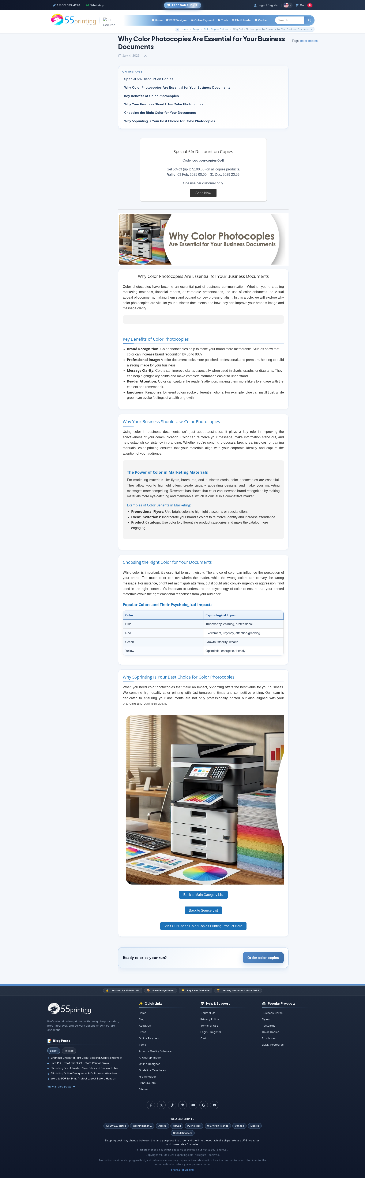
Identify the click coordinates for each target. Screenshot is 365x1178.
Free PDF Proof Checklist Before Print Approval (80, 1063)
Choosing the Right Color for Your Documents (160, 113)
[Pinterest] (182, 1105)
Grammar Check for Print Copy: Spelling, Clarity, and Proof (86, 1057)
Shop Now (203, 193)
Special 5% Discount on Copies (148, 79)
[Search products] (309, 20)
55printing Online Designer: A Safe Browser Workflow (84, 1073)
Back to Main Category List (203, 895)
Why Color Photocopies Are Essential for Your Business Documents (272, 29)
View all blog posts (59, 1086)
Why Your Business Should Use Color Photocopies (163, 104)
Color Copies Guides (216, 29)
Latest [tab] (53, 1050)
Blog (196, 29)
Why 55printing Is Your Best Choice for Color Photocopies (169, 121)
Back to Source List (203, 910)
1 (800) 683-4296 (68, 5)
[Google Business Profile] (203, 1105)
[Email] (214, 1105)
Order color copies (263, 958)
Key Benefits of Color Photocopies (151, 96)
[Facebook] (151, 1105)
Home (184, 29)
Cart (305, 5)
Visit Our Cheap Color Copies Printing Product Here (203, 926)
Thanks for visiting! (183, 1169)
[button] (223, 20)
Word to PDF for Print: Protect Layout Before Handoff (83, 1078)
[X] (161, 1105)
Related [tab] (69, 1050)
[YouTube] (193, 1105)
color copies (309, 41)
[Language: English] (288, 5)
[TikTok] (172, 1105)
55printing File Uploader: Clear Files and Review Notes (84, 1068)
